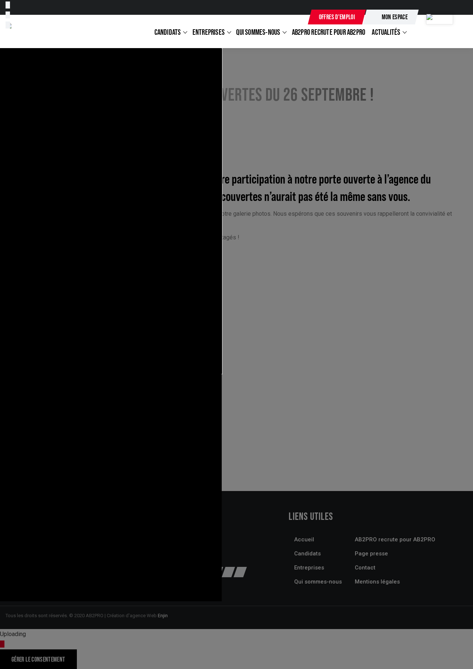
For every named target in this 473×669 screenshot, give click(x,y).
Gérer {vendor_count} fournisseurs (59, 518)
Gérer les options (37, 498)
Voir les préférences (79, 547)
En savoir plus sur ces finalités (54, 528)
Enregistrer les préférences (160, 547)
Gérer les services (38, 508)
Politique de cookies (41, 572)
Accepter (21, 547)
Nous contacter (277, 17)
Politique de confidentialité (49, 582)
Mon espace (395, 17)
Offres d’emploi (337, 17)
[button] (111, 211)
